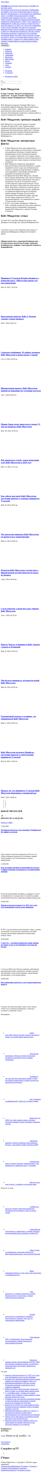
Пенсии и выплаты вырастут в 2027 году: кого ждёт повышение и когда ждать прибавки (21, 25)
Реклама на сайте (11, 76)
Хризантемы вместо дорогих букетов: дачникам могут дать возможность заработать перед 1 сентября (21, 14)
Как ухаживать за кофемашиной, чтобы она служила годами (21, 22)
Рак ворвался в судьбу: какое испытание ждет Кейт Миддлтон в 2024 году (20, 461)
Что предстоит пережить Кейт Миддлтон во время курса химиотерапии (20, 535)
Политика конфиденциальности (14, 1469)
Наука (7, 61)
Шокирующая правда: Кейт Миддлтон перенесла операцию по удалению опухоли (21, 389)
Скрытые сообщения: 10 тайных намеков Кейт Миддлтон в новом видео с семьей (20, 353)
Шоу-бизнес (9, 59)
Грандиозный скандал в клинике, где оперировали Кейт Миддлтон (18, 717)
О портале (9, 73)
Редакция (8, 71)
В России (8, 51)
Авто (7, 65)
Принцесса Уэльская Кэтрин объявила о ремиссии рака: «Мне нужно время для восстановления (20, 280)
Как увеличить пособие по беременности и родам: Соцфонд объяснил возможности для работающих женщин (20, 869)
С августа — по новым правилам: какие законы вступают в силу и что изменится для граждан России (20, 945)
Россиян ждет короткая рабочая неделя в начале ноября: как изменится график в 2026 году (21, 29)
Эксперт (8, 67)
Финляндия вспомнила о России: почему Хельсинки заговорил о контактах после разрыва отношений (20, 33)
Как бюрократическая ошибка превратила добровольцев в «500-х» (20, 21)
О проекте (33, 1466)
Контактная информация (11, 1466)
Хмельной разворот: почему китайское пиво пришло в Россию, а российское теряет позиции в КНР (18, 18)
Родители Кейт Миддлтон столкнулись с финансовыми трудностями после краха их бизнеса (20, 572)
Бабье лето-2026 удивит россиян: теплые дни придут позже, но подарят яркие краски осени (20, 36)
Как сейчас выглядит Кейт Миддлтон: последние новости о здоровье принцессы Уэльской (20, 498)
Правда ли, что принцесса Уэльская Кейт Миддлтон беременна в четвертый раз (20, 791)
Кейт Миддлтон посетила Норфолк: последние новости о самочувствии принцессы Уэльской (17, 754)
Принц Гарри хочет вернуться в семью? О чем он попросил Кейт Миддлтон (20, 425)
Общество (9, 53)
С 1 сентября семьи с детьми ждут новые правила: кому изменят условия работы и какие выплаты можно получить (21, 40)
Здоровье (8, 63)
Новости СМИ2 (6, 822)
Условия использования (9, 1468)
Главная (8, 49)
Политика (8, 57)
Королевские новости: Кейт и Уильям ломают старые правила (18, 317)
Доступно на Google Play (5, 1443)
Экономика (9, 55)
